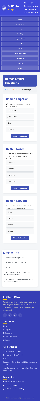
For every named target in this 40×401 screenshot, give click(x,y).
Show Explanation (20, 136)
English (20, 48)
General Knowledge (20, 53)
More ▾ (20, 68)
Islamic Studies (20, 58)
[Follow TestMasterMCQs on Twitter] (10, 315)
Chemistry (20, 34)
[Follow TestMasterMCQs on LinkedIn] (20, 315)
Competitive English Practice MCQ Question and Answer (17, 273)
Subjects (35, 3)
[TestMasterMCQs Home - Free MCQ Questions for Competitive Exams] (4, 8)
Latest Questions (32, 9)
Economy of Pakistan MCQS (16, 262)
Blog (36, 6)
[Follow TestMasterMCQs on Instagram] (15, 315)
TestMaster (13, 8)
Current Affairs (20, 44)
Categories (28, 6)
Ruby (8, 267)
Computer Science (20, 39)
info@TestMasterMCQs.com (15, 382)
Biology (20, 29)
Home (28, 3)
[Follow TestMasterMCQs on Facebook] (5, 315)
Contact (35, 13)
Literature (20, 63)
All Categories (20, 24)
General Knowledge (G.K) (15, 258)
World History (15, 90)
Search (28, 13)
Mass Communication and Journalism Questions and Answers (18, 280)
